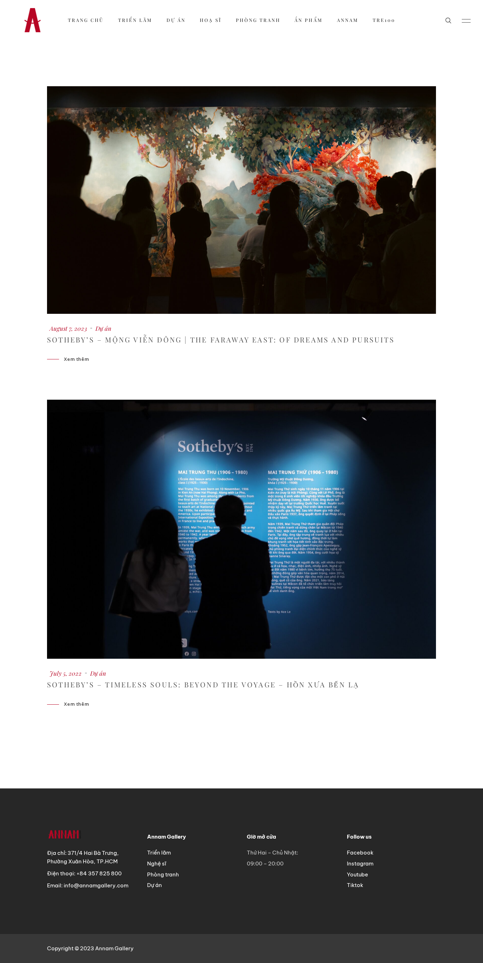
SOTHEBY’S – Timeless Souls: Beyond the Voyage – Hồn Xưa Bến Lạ (203, 684)
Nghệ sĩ (156, 863)
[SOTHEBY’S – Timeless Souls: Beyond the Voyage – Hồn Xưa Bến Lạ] (241, 529)
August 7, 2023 (68, 328)
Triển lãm (159, 852)
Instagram (360, 863)
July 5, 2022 (66, 673)
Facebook (360, 852)
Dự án (103, 328)
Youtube (357, 874)
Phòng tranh (163, 874)
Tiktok (355, 885)
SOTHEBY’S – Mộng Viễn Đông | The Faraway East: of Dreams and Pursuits (221, 339)
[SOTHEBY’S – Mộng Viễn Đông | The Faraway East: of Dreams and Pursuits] (241, 200)
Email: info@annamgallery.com (87, 885)
